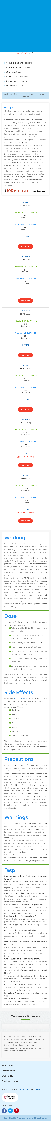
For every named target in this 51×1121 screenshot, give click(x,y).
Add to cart (25, 246)
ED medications (20, 698)
